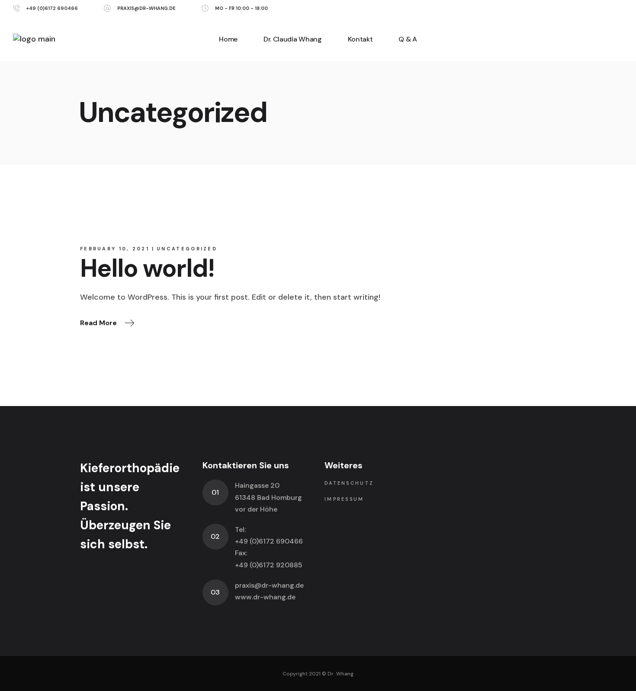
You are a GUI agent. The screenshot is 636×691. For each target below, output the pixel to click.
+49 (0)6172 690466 (52, 8)
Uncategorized (187, 249)
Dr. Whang (340, 673)
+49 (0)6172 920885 (268, 564)
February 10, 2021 (114, 249)
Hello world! (147, 268)
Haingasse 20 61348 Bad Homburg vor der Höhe (268, 497)
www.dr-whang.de (265, 596)
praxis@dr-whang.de (146, 8)
